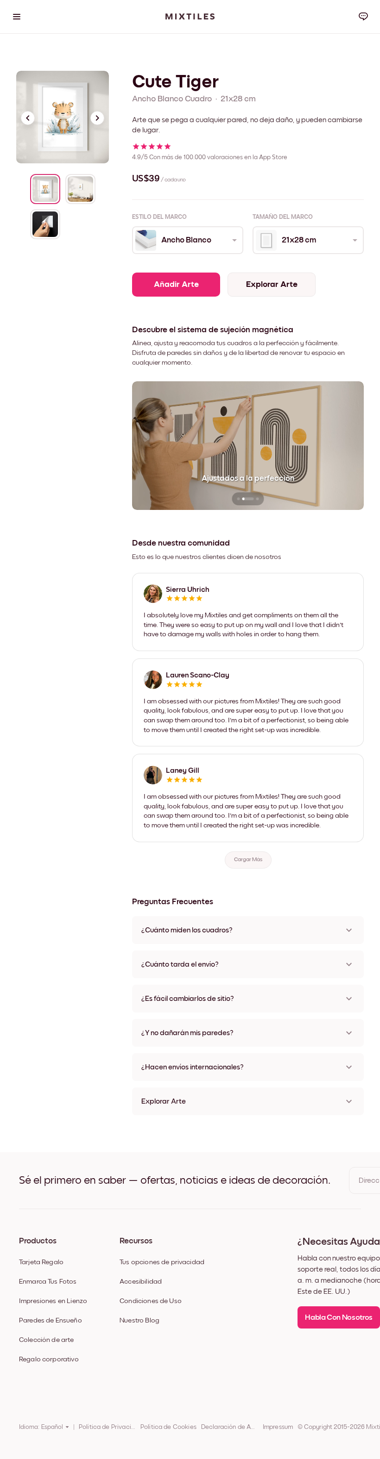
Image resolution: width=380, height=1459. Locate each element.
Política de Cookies (168, 1427)
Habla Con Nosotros (339, 1318)
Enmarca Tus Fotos (48, 1281)
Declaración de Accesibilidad (229, 1427)
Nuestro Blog (139, 1320)
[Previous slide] (28, 118)
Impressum (278, 1427)
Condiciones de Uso (151, 1301)
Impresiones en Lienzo (53, 1301)
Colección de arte (46, 1339)
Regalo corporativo (49, 1359)
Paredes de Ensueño (50, 1320)
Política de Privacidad (107, 1427)
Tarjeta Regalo (41, 1262)
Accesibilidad (141, 1281)
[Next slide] (97, 118)
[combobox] (187, 240)
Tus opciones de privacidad (162, 1262)
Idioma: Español (41, 1427)
